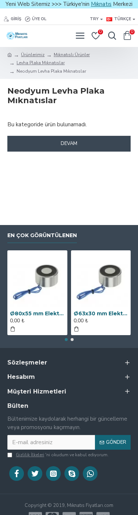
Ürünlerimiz (33, 55)
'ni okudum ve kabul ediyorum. (62, 455)
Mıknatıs (101, 4)
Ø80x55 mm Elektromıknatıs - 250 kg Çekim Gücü (37, 313)
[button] (66, 339)
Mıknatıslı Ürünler (72, 55)
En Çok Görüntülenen (42, 235)
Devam (69, 143)
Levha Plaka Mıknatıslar (41, 63)
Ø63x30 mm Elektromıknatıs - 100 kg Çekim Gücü (101, 313)
